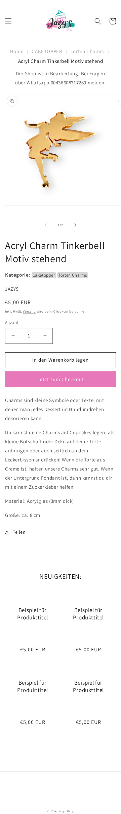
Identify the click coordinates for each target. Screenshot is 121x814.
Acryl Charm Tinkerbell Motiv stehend (60, 61)
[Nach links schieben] (45, 224)
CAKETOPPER (47, 51)
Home (16, 51)
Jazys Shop (66, 811)
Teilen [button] (19, 532)
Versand (29, 311)
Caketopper (44, 275)
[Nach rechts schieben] (75, 224)
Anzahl (11, 322)
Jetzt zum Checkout (60, 379)
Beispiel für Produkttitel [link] (32, 613)
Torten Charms (87, 51)
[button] (8, 21)
